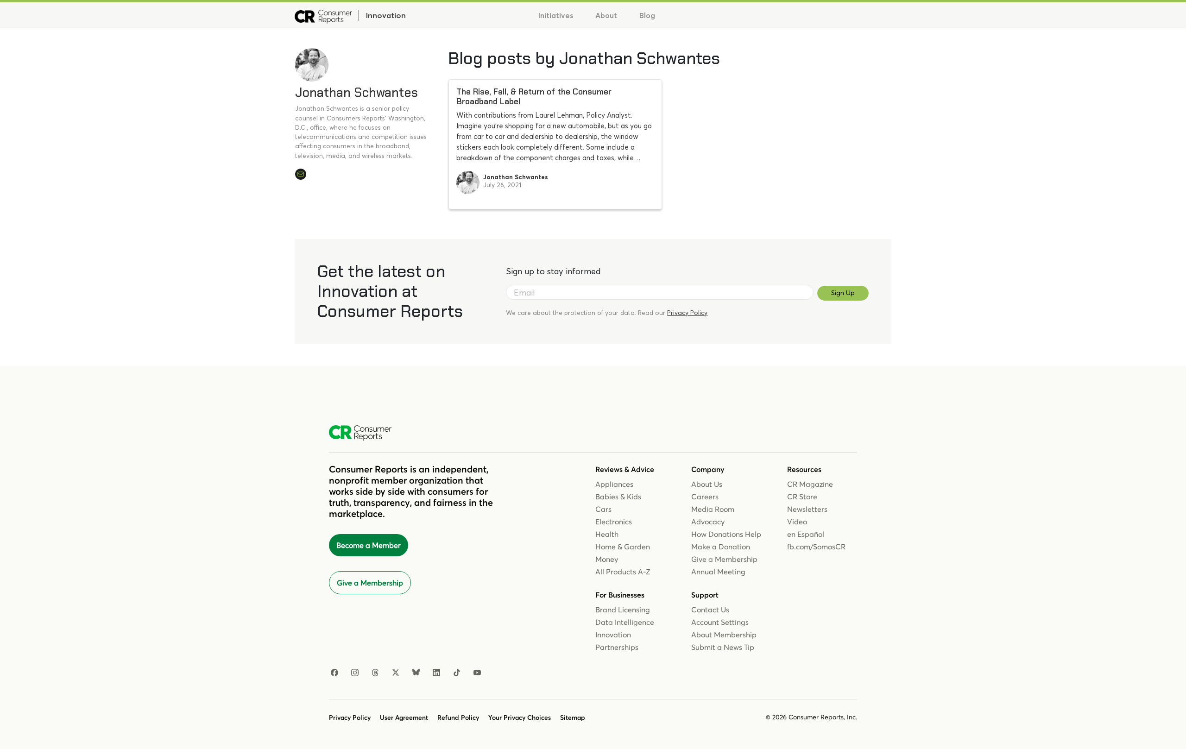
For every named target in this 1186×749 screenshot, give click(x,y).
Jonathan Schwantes (356, 92)
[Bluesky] (416, 673)
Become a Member (368, 545)
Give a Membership (370, 582)
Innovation (386, 15)
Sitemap (572, 717)
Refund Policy (458, 717)
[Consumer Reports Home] (365, 433)
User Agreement (404, 717)
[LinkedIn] (436, 673)
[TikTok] (456, 673)
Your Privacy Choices (519, 717)
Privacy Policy (687, 312)
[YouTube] (477, 673)
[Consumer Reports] (323, 15)
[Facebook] (334, 673)
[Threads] (375, 673)
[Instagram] (354, 673)
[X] (395, 673)
